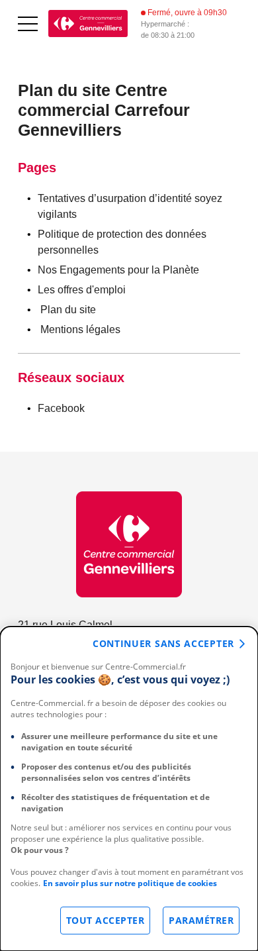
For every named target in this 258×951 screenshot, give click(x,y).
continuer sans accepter (163, 643)
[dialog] (129, 788)
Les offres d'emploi (82, 289)
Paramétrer (201, 920)
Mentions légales (80, 329)
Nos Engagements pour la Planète (118, 269)
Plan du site (68, 309)
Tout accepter (105, 920)
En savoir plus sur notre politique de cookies (130, 883)
